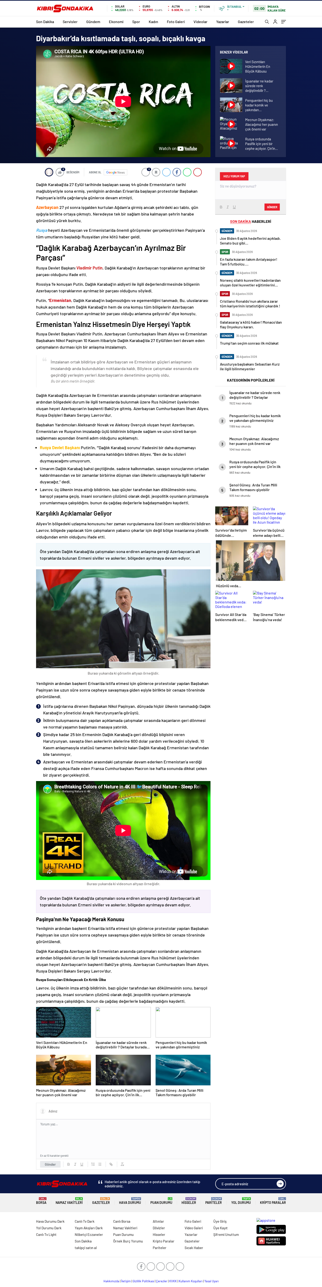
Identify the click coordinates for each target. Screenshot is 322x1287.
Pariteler (213, 1201)
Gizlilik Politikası (143, 1281)
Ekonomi (116, 21)
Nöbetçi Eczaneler (89, 1234)
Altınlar (158, 1221)
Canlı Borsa (121, 1221)
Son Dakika (45, 21)
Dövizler (159, 1228)
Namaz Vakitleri (69, 1201)
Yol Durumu (241, 1201)
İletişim (126, 1281)
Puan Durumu (161, 1201)
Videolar (200, 21)
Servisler (70, 21)
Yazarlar (222, 21)
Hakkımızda (111, 1281)
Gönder (50, 1164)
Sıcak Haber (194, 1248)
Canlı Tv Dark (85, 1221)
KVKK (173, 1281)
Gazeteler (246, 21)
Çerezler (161, 1281)
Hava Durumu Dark (50, 1221)
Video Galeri (194, 1228)
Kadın (153, 21)
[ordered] (93, 1164)
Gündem (93, 21)
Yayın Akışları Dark (89, 1228)
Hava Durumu (130, 1201)
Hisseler (189, 1201)
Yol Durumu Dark (49, 1228)
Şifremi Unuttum (226, 1234)
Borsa (41, 1201)
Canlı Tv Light (46, 1234)
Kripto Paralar (273, 1201)
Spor (136, 21)
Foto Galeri (176, 21)
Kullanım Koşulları (190, 1281)
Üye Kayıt (220, 1228)
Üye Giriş (220, 1221)
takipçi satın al (86, 1248)
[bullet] (99, 1164)
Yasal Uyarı (211, 1281)
